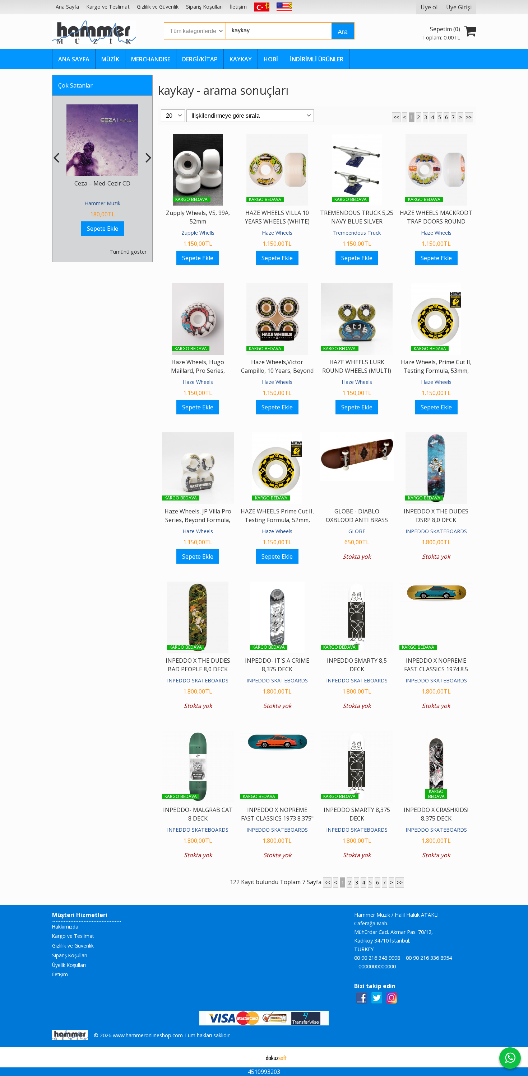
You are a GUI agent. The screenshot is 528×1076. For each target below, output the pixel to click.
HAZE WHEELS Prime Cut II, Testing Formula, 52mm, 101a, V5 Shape (277, 519)
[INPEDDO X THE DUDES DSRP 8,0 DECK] (436, 437)
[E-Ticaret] (276, 1057)
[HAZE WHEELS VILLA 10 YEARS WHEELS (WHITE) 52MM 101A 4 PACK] (277, 138)
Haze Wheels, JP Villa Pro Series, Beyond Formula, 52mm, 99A (198, 519)
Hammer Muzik (102, 203)
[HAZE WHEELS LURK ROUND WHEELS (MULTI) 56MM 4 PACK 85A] (357, 287)
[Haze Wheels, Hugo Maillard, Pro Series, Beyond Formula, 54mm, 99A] (198, 287)
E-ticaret (252, 1057)
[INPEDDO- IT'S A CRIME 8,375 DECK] (277, 586)
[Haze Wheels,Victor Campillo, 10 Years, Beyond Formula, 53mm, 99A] (277, 287)
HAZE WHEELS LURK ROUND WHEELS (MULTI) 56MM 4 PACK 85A (356, 370)
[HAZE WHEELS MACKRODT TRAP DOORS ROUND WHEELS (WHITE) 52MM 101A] (436, 138)
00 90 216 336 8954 (429, 957)
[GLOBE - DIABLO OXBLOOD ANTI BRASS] (357, 437)
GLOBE (356, 531)
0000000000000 (377, 966)
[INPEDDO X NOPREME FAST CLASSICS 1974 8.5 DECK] (436, 586)
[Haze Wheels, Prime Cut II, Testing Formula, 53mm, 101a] (436, 287)
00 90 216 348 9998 (377, 957)
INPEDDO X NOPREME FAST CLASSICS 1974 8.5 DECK (436, 669)
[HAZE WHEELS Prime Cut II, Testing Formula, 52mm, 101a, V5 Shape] (277, 437)
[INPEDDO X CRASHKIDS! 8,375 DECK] (436, 735)
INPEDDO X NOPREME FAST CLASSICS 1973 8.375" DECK (277, 818)
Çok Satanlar (75, 85)
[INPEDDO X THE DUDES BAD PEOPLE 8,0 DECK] (198, 586)
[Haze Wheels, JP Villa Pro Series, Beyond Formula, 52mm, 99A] (198, 437)
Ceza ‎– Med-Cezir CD (102, 183)
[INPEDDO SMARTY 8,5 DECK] (357, 586)
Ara (343, 32)
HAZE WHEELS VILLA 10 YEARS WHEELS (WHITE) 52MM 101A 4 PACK (277, 221)
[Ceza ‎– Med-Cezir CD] (102, 109)
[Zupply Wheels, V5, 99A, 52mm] (198, 138)
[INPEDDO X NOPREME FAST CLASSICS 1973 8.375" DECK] (277, 735)
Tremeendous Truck (357, 232)
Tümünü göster (128, 251)
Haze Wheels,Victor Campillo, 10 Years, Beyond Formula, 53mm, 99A (277, 370)
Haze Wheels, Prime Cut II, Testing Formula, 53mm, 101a (436, 370)
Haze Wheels (277, 232)
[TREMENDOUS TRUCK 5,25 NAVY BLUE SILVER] (357, 138)
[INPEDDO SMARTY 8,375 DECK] (357, 735)
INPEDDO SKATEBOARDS (436, 531)
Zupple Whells (197, 232)
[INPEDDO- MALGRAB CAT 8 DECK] (198, 735)
